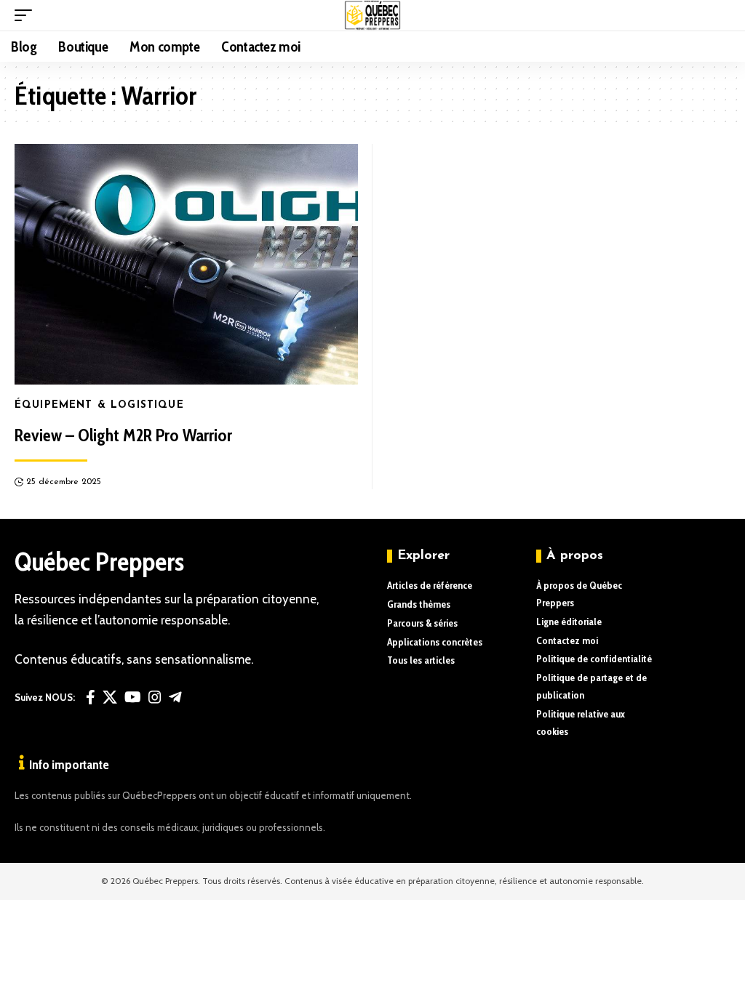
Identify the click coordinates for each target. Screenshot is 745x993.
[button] (27, 15)
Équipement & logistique (99, 405)
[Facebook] (90, 697)
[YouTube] (133, 697)
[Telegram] (175, 697)
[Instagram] (155, 697)
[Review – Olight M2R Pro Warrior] (186, 264)
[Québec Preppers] (373, 15)
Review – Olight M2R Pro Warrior (123, 435)
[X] (110, 697)
